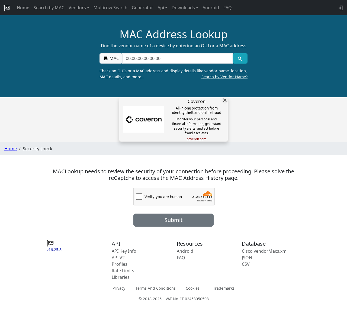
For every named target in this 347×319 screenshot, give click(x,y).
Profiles (119, 264)
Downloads (183, 8)
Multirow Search (110, 8)
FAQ (227, 8)
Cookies (193, 288)
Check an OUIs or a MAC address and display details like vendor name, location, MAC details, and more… (173, 73)
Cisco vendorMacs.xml (265, 251)
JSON (247, 258)
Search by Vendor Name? (224, 76)
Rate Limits (123, 271)
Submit (173, 220)
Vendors (77, 8)
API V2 (118, 258)
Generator (142, 8)
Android (211, 8)
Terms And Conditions (156, 288)
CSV (246, 264)
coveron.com (196, 139)
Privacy (119, 288)
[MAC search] (240, 58)
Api (161, 8)
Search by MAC (49, 8)
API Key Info (124, 251)
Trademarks (223, 288)
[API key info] (340, 7)
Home (23, 8)
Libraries (121, 277)
